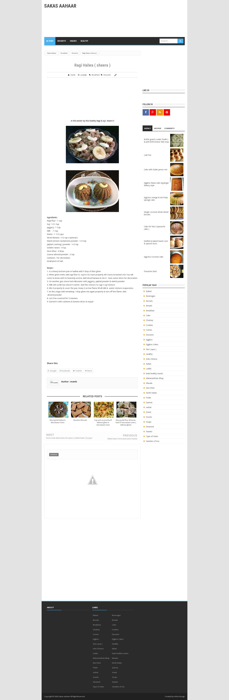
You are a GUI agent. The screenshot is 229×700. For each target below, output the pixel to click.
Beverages (150, 296)
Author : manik (69, 381)
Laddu (148, 368)
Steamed (150, 426)
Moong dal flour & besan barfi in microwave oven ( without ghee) (126, 422)
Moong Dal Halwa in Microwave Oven (58, 421)
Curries (149, 330)
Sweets (149, 431)
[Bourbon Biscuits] (81, 410)
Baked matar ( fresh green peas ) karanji (122, 439)
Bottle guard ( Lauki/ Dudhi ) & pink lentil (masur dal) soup (156, 140)
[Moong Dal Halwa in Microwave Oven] (58, 410)
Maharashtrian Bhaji (154, 378)
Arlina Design (179, 696)
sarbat (148, 407)
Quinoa (149, 402)
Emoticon (53, 454)
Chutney (149, 320)
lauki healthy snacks (154, 373)
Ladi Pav (147, 155)
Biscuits (149, 301)
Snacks (149, 417)
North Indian (151, 393)
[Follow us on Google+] (153, 112)
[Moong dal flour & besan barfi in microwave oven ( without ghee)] (126, 410)
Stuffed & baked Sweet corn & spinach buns (156, 242)
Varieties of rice (152, 441)
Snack (148, 412)
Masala (149, 383)
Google (52, 370)
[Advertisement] (136, 18)
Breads (149, 305)
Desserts (107, 75)
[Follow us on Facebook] (146, 112)
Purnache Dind (150, 271)
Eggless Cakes (152, 344)
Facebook (65, 370)
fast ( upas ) (151, 349)
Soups (148, 422)
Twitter (78, 370)
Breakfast (96, 75)
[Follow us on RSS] (160, 112)
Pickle (148, 397)
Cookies (149, 325)
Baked (148, 291)
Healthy (149, 354)
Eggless (149, 339)
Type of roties (152, 436)
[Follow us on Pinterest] (167, 112)
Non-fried (150, 388)
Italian (148, 364)
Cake (148, 315)
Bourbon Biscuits (80, 420)
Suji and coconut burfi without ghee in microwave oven (103, 422)
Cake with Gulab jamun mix (155, 169)
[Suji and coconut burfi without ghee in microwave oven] (103, 410)
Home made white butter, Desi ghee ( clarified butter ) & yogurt (69, 438)
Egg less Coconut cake (153, 256)
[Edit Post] (115, 75)
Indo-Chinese (151, 359)
